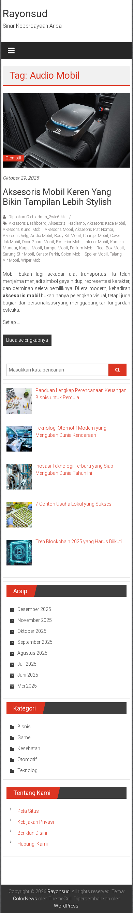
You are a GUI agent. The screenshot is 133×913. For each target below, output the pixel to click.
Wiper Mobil (32, 260)
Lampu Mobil (56, 248)
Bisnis (24, 726)
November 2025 (34, 620)
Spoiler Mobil (96, 254)
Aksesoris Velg (15, 235)
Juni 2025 (27, 675)
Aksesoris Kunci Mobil (23, 229)
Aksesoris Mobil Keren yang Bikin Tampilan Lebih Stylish (57, 197)
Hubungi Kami (32, 844)
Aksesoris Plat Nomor (94, 229)
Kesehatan (28, 748)
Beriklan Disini (32, 833)
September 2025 (35, 642)
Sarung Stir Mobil (18, 254)
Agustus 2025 (32, 653)
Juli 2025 (26, 664)
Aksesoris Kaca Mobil (106, 223)
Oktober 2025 (31, 631)
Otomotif (13, 158)
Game (23, 737)
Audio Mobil (41, 235)
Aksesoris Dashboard (27, 223)
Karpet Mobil (30, 248)
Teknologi (28, 770)
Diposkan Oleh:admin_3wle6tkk (37, 216)
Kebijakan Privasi (35, 822)
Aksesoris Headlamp (66, 223)
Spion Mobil (72, 254)
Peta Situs (28, 811)
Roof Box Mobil (110, 248)
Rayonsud (25, 13)
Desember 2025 (34, 609)
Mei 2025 (27, 686)
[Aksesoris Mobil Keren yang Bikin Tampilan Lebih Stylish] (67, 130)
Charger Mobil (95, 235)
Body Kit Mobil (67, 235)
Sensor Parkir (47, 254)
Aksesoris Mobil (59, 229)
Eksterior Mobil (69, 241)
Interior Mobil (96, 241)
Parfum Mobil (82, 248)
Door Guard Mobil (38, 241)
